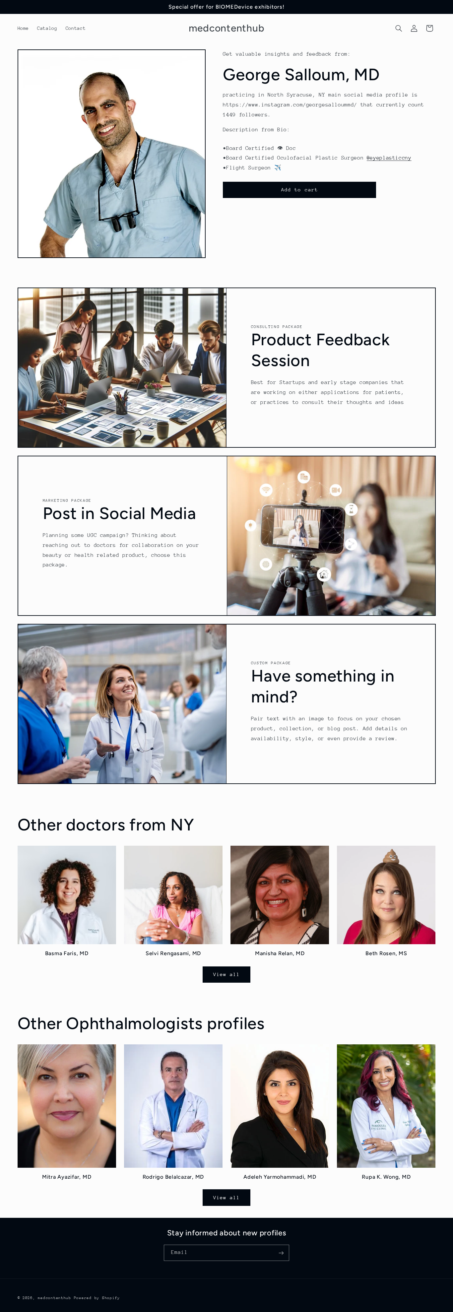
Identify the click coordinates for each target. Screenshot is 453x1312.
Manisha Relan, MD (280, 953)
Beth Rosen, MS (386, 953)
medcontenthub (54, 1298)
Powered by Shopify (97, 1298)
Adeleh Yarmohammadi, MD (279, 1176)
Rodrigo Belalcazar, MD (173, 1176)
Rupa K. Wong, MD (386, 1176)
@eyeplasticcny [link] (389, 158)
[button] (398, 28)
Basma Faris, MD (67, 953)
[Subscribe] (281, 1253)
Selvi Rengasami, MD (173, 953)
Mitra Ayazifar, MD (67, 1176)
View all (226, 974)
